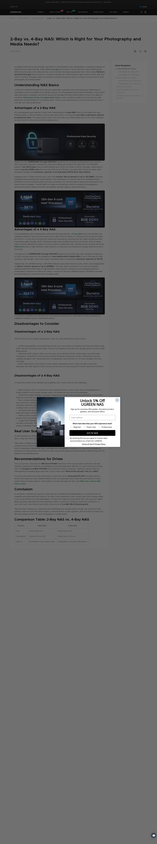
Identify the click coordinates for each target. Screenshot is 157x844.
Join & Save (92, 432)
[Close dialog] (117, 400)
